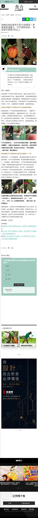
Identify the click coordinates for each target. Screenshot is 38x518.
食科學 (7, 15)
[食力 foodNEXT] (19, 8)
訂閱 (9, 503)
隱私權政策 (15, 509)
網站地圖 (31, 509)
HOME (3, 15)
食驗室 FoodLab (9, 2)
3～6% (7, 270)
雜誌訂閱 (23, 509)
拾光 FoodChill (28, 2)
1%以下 (7, 266)
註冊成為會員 (26, 503)
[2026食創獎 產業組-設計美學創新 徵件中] (19, 394)
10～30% (7, 274)
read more (8, 291)
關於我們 (6, 509)
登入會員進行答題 (19, 284)
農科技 (12, 15)
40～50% (7, 279)
